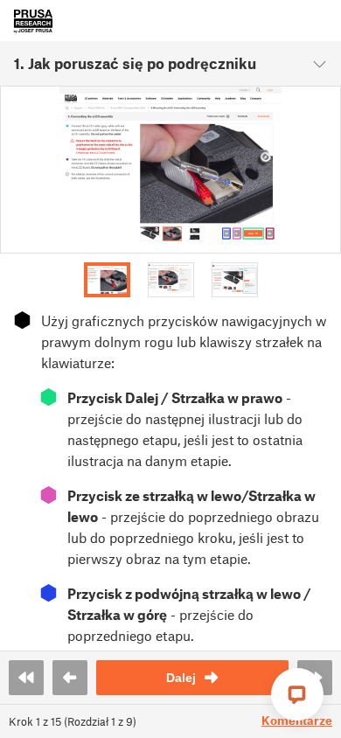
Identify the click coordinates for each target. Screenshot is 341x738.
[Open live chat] (297, 694)
